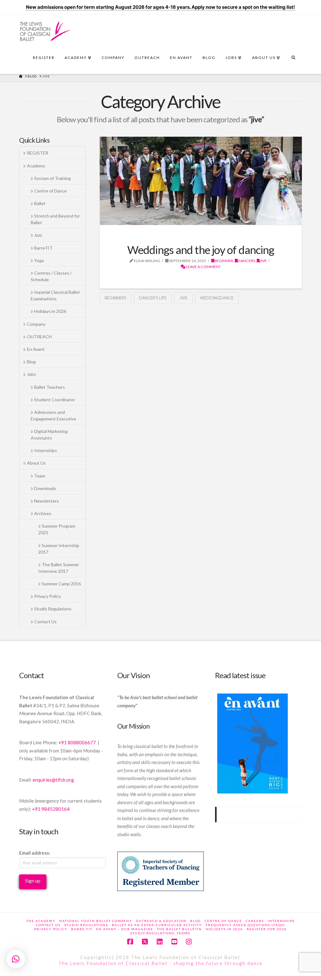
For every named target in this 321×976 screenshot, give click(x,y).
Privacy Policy (47, 596)
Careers (255, 921)
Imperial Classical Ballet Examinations (55, 295)
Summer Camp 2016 (61, 583)
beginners (115, 297)
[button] (15, 959)
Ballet (39, 203)
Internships (45, 450)
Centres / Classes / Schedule (51, 276)
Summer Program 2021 (56, 529)
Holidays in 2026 (50, 311)
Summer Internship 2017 (58, 549)
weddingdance (217, 297)
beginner (223, 260)
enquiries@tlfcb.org (53, 780)
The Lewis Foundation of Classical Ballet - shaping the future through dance (160, 963)
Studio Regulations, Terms (160, 933)
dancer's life (153, 297)
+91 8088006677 (77, 742)
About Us (36, 463)
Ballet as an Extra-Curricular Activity (157, 925)
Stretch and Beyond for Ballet (55, 219)
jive (263, 260)
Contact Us (45, 621)
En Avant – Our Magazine (124, 929)
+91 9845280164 (51, 809)
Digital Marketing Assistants (49, 435)
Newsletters (46, 501)
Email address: (34, 853)
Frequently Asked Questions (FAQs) (245, 925)
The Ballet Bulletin (179, 929)
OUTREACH (39, 336)
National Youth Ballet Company (95, 921)
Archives (42, 513)
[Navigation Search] (293, 59)
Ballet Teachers (49, 387)
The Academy (40, 921)
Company (36, 324)
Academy (36, 165)
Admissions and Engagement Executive (53, 415)
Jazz (38, 235)
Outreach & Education (161, 921)
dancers (246, 260)
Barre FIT (43, 248)
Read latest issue (240, 675)
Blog (31, 361)
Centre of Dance (50, 190)
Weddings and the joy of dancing (200, 249)
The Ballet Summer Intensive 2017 (58, 568)
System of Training (52, 178)
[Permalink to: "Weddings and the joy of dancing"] (201, 181)
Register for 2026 (267, 929)
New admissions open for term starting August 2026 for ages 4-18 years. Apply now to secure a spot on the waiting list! (160, 7)
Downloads (45, 488)
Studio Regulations (52, 608)
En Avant (36, 349)
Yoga (39, 260)
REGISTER (37, 153)
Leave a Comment (203, 266)
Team (39, 475)
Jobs (31, 374)
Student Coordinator (54, 399)
